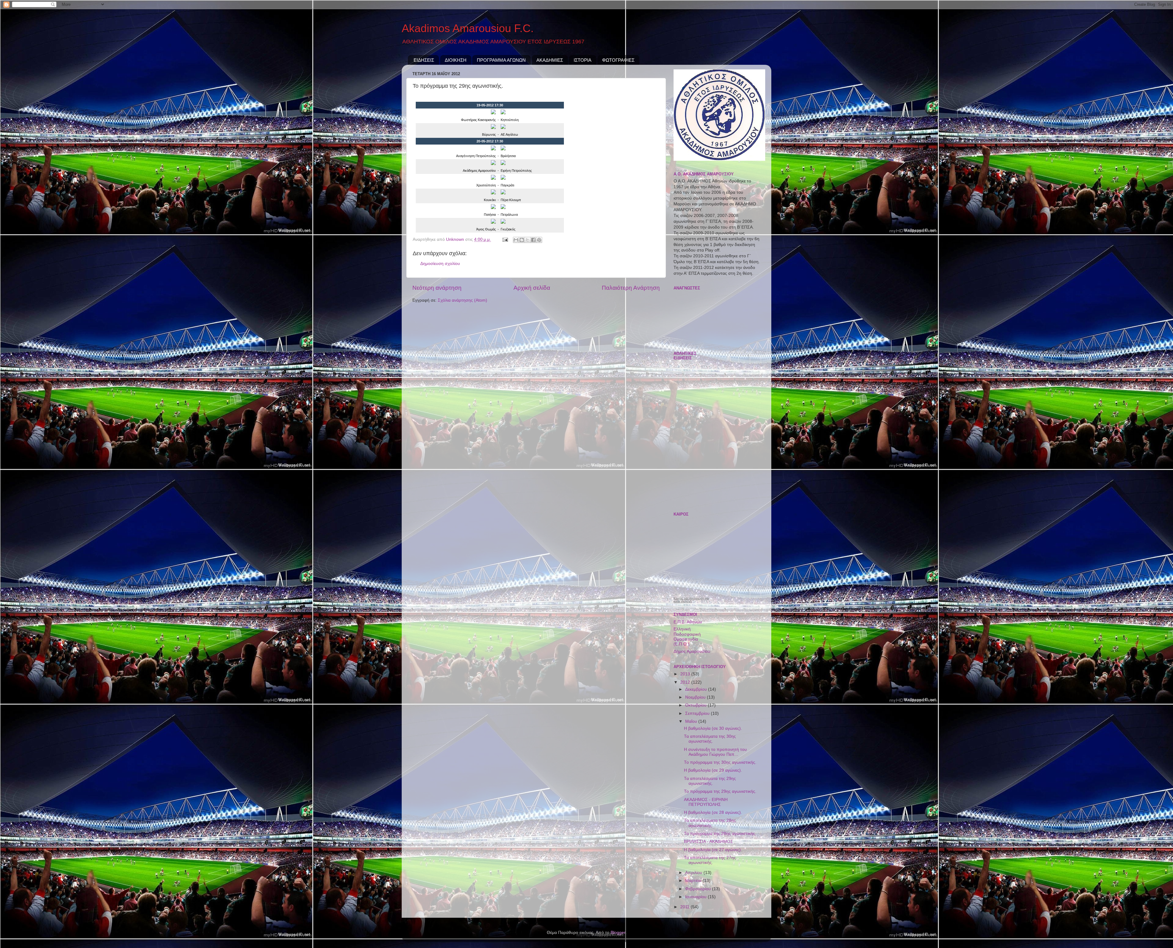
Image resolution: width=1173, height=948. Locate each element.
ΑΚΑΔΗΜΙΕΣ (549, 60)
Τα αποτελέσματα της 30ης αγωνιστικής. (710, 739)
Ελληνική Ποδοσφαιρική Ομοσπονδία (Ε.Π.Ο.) (687, 636)
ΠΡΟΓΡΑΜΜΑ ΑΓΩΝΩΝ (501, 60)
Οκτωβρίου (696, 705)
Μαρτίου (694, 880)
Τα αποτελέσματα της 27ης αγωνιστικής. (710, 860)
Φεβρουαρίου (698, 889)
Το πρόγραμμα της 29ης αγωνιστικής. (720, 791)
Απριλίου (694, 872)
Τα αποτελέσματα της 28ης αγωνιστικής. (710, 823)
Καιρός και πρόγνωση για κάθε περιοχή (691, 600)
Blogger (618, 932)
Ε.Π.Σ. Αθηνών (688, 622)
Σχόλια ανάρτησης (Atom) (462, 300)
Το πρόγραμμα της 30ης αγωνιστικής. (720, 762)
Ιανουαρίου (696, 897)
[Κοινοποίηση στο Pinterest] (539, 240)
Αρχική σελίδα (531, 288)
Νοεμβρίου (696, 697)
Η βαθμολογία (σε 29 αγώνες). (713, 770)
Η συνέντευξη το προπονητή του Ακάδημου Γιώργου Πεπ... (715, 752)
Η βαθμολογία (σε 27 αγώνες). (713, 849)
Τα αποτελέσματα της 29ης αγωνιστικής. (710, 781)
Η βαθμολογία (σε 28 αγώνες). (713, 812)
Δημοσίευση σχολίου (440, 263)
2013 (685, 674)
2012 (685, 682)
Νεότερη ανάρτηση (437, 288)
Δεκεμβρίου (696, 689)
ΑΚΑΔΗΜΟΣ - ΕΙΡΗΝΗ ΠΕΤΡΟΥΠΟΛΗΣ (706, 802)
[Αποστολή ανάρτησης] (504, 239)
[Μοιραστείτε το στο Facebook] (533, 240)
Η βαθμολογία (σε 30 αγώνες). (713, 728)
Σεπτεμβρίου (698, 713)
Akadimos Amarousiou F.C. (468, 28)
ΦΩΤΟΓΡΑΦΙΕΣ (618, 60)
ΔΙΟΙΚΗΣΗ (455, 60)
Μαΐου (691, 721)
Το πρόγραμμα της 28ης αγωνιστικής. (720, 833)
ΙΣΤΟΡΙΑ (582, 60)
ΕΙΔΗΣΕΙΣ (424, 60)
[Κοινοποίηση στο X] (527, 240)
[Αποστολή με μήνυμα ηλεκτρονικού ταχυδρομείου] (516, 240)
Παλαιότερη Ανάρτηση (631, 288)
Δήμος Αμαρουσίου (692, 651)
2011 (685, 907)
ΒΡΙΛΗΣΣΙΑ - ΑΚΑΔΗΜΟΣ (708, 841)
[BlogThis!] (522, 240)
